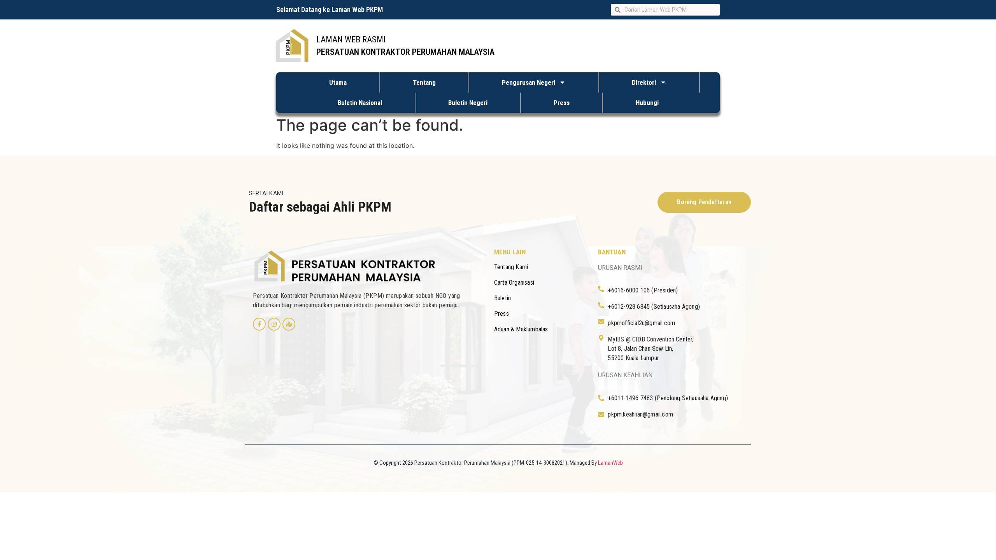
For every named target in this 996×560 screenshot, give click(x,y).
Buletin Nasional (360, 103)
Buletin (502, 298)
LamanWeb (610, 462)
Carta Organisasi (514, 282)
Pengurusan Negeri (528, 82)
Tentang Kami (511, 267)
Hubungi (647, 103)
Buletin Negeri (467, 103)
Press (562, 103)
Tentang (424, 82)
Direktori (644, 82)
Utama (338, 82)
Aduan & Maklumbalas (521, 329)
